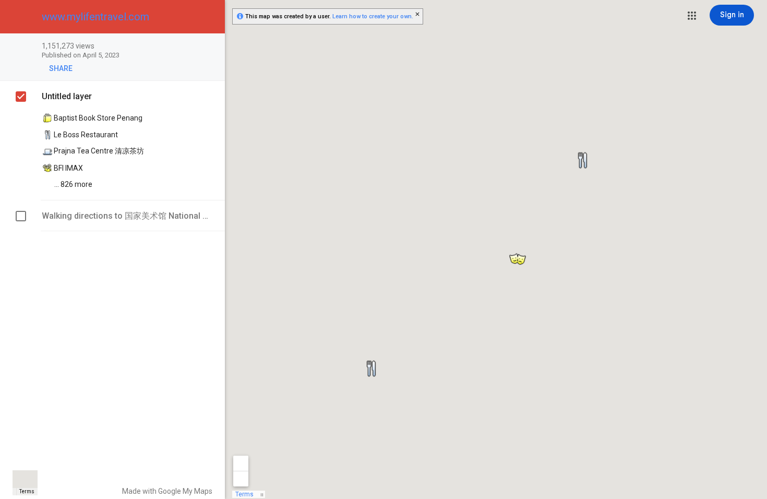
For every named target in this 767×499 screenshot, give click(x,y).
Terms (26, 491)
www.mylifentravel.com (95, 16)
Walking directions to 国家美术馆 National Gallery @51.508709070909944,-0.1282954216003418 (125, 216)
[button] (691, 15)
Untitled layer (67, 96)
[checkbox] (212, 47)
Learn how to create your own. (372, 16)
